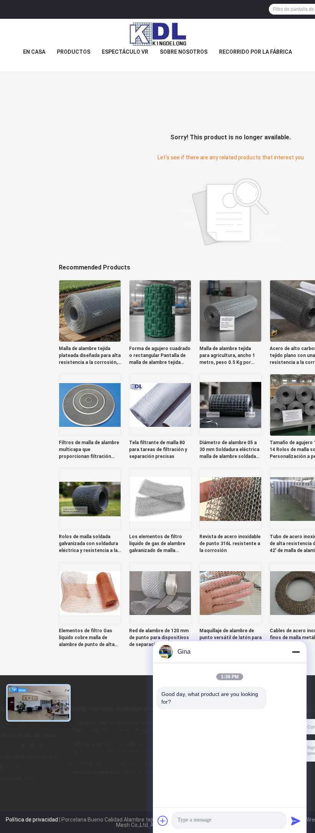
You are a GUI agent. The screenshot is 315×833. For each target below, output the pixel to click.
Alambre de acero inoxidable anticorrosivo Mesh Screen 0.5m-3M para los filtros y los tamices (124, 748)
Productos (73, 52)
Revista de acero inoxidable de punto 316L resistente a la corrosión (229, 543)
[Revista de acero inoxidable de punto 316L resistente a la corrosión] (230, 499)
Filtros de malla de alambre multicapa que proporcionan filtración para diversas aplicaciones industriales (89, 450)
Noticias (10, 767)
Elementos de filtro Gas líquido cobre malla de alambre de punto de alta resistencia (86, 638)
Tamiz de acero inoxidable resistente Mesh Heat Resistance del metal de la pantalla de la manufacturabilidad (120, 728)
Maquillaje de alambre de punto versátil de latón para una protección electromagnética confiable (230, 638)
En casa (34, 52)
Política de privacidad (32, 819)
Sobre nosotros (183, 52)
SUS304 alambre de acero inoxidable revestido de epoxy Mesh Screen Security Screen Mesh (125, 769)
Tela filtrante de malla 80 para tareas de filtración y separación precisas (158, 449)
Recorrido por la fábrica (255, 52)
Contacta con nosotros (29, 757)
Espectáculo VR (125, 52)
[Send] (296, 820)
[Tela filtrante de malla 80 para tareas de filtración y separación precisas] (160, 405)
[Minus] (295, 651)
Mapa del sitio (17, 778)
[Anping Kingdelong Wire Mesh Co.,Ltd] (157, 34)
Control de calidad (22, 746)
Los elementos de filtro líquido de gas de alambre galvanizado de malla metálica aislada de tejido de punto (157, 544)
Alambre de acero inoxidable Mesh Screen (123, 709)
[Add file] (163, 820)
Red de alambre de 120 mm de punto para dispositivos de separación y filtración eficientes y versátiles (159, 638)
